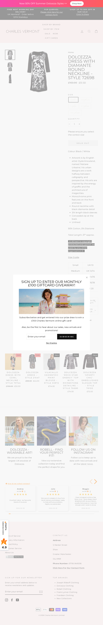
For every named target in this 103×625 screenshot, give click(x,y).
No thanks (51, 343)
